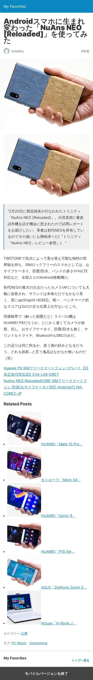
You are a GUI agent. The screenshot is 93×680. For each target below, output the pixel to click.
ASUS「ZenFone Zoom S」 (64, 587)
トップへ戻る (80, 660)
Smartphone (38, 643)
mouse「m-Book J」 (58, 623)
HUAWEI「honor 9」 (58, 515)
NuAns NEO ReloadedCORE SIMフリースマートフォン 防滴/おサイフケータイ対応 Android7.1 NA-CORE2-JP (45, 387)
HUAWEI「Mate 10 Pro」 (62, 444)
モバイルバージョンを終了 (46, 673)
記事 (24, 633)
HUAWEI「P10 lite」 (58, 551)
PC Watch (19, 643)
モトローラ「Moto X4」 (61, 480)
